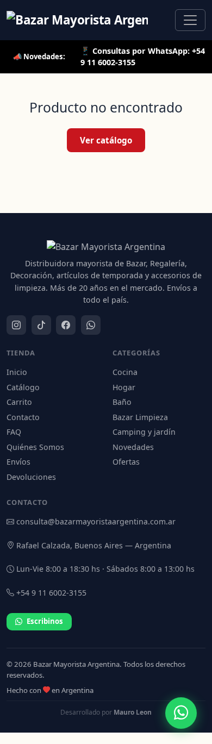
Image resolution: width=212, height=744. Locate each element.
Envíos (18, 462)
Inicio (17, 372)
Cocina (125, 372)
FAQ (14, 432)
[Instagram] (16, 325)
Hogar (124, 387)
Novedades (133, 447)
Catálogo (23, 387)
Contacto (23, 417)
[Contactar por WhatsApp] (181, 713)
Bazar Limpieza (140, 417)
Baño (122, 402)
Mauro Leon (133, 712)
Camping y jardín (144, 432)
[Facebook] (66, 325)
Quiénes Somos (35, 447)
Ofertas (126, 462)
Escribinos (45, 621)
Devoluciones (31, 477)
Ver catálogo (106, 140)
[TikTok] (41, 325)
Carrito (19, 402)
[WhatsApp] (91, 325)
